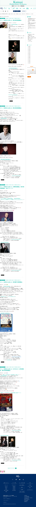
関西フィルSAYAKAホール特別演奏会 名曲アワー (11, 374)
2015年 (29, 61)
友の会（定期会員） (17, 8)
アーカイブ (29, 41)
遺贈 (29, 487)
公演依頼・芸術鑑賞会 (27, 8)
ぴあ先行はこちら (3, 296)
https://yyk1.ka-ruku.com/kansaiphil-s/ (16, 239)
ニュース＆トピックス (34, 8)
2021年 (29, 53)
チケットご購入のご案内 (13, 8)
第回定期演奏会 (4, 375)
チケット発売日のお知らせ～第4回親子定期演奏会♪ (11, 282)
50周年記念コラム (30, 34)
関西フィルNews (11, 18)
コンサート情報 (9, 8)
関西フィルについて (5, 8)
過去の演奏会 (14, 490)
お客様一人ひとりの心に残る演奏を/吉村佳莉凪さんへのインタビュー (31, 23)
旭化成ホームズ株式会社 (26, 499)
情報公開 (6, 487)
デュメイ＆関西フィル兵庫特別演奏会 (7, 198)
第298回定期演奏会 (14, 24)
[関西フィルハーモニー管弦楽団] (18, 476)
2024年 (29, 49)
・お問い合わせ (4, 502)
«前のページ (10, 468)
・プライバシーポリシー (5, 500)
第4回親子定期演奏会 (7, 286)
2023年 (29, 50)
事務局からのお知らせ (17, 18)
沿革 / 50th (6, 486)
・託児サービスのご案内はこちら (6, 498)
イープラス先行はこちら (11, 296)
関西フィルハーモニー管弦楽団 (18, 3)
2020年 (29, 54)
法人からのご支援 (30, 486)
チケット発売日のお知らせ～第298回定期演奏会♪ (11, 20)
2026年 (29, 46)
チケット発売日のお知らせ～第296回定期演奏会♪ (11, 108)
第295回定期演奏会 (17, 198)
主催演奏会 (14, 487)
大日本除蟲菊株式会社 (26, 498)
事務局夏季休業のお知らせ (31, 18)
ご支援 (31, 8)
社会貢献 (24, 8)
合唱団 (6, 491)
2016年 (29, 60)
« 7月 (29, 76)
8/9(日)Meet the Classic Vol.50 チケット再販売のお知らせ (31, 20)
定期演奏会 (14, 486)
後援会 (20, 8)
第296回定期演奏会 (4, 118)
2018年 (29, 57)
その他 (29, 40)
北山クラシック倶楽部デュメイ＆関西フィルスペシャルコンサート (12, 199)
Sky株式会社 (25, 501)
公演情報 (7, 18)
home (2, 8)
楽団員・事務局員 (6, 490)
